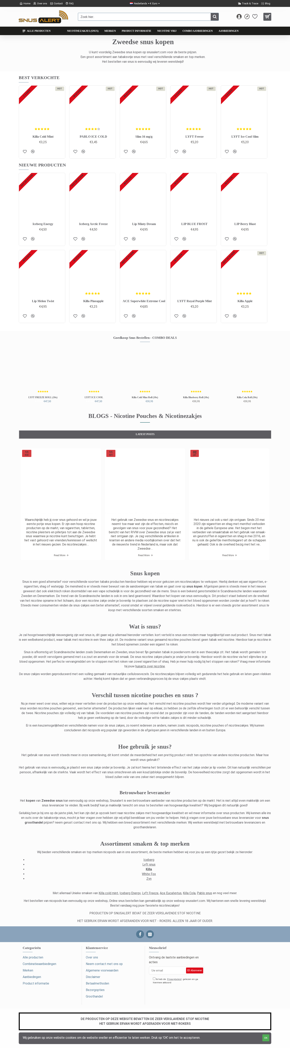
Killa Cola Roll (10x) (247, 397)
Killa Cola (189, 893)
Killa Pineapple (93, 301)
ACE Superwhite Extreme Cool (144, 301)
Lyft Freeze (150, 893)
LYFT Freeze (194, 136)
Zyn (149, 879)
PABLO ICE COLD (93, 136)
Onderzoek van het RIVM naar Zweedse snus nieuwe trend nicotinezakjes (145, 513)
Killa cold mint (108, 893)
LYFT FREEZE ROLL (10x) (42, 397)
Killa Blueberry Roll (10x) (196, 397)
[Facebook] (140, 934)
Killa (149, 869)
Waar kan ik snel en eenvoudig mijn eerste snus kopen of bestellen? (61, 513)
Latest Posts (145, 434)
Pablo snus (204, 893)
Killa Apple (245, 301)
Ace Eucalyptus (170, 893)
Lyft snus (148, 864)
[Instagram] (150, 934)
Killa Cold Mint (43, 136)
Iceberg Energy (43, 224)
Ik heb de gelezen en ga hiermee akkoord (175, 981)
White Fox (149, 874)
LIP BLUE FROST (194, 224)
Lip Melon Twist (43, 301)
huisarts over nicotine (150, 666)
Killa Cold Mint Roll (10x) (145, 397)
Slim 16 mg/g (143, 136)
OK (266, 1037)
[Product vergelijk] (33, 151)
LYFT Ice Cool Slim (244, 136)
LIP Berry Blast (245, 224)
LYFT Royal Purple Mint (194, 301)
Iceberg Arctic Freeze (93, 224)
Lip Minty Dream (144, 224)
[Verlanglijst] (25, 151)
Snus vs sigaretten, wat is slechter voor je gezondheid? (229, 513)
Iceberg (148, 860)
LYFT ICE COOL (94, 397)
